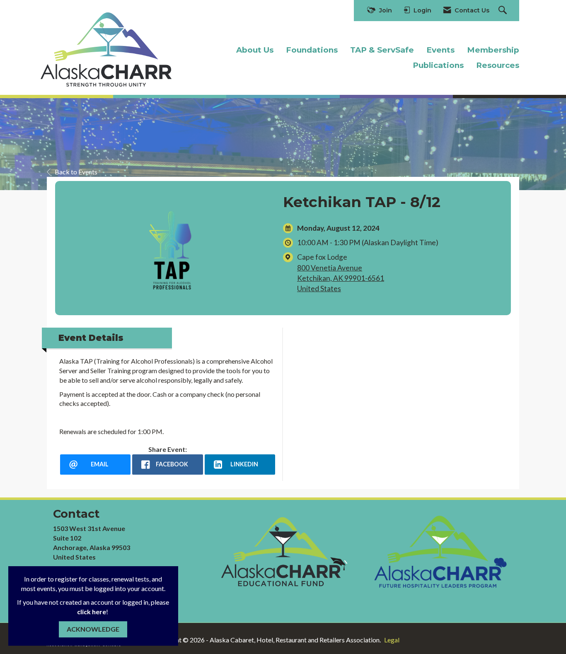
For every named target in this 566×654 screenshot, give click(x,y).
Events (440, 50)
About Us (254, 50)
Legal (391, 640)
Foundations (312, 50)
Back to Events (76, 172)
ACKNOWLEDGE (93, 629)
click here (91, 611)
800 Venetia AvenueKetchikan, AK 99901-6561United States (340, 278)
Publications (438, 65)
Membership (493, 50)
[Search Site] (503, 10)
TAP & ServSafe (382, 50)
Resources (497, 65)
